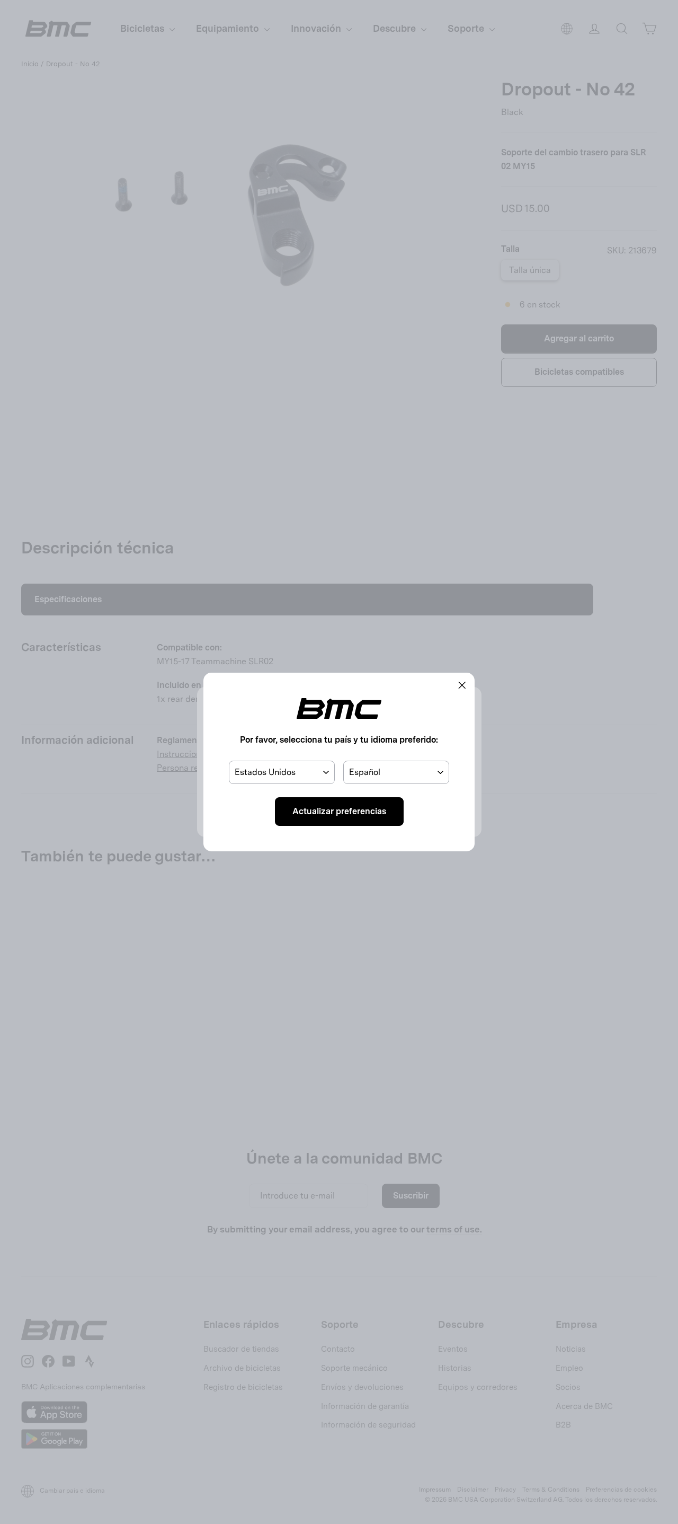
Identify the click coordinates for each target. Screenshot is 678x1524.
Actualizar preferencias (339, 811)
